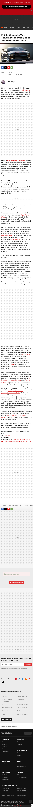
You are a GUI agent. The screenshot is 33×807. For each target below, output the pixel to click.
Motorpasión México (22, 795)
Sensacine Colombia (22, 793)
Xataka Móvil (5, 744)
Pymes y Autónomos (22, 777)
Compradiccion (5, 779)
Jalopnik (7, 435)
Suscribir (28, 664)
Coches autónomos (22, 711)
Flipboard (8, 67)
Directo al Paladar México (8, 795)
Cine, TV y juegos (13, 505)
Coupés (26, 505)
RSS (26, 678)
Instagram (19, 678)
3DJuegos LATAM (21, 788)
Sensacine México (21, 790)
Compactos (20, 699)
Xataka (3, 741)
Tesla (23, 27)
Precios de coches (22, 707)
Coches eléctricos (22, 696)
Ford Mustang (25, 90)
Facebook (2, 67)
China (18, 27)
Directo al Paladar (6, 764)
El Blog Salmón (20, 775)
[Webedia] (6, 734)
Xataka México (5, 788)
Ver (17, 582)
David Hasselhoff (6, 235)
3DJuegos (19, 741)
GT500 (12, 364)
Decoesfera (5, 777)
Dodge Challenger (11, 415)
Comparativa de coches (8, 711)
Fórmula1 (4, 696)
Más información (18, 805)
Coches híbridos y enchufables (7, 700)
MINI (28, 27)
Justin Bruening (15, 239)
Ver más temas (6, 719)
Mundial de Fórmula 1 (23, 714)
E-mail (11, 67)
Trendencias (5, 775)
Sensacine (19, 752)
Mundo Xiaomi (5, 751)
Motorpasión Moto (21, 766)
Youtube (15, 678)
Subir (26, 733)
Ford (21, 505)
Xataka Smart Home (7, 749)
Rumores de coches (7, 707)
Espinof (19, 755)
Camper (5, 27)
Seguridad (12, 27)
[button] (10, 82)
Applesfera (4, 746)
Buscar (30, 726)
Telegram (22, 678)
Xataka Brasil (5, 790)
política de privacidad (22, 668)
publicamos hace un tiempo (16, 160)
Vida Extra (19, 744)
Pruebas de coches (22, 704)
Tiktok (3, 682)
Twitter (5, 67)
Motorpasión (20, 764)
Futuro (4, 714)
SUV (3, 704)
